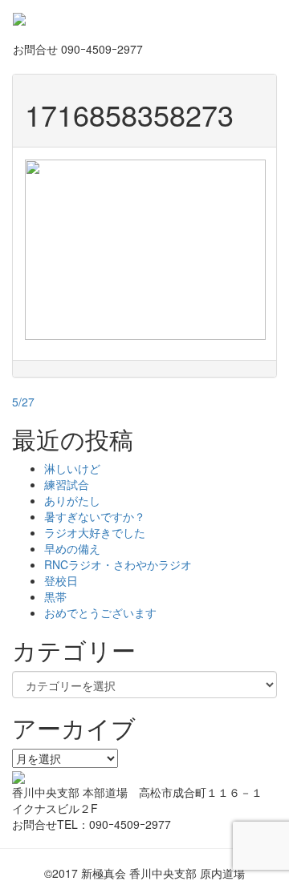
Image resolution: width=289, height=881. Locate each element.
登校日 (61, 580)
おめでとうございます (100, 612)
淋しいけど (72, 468)
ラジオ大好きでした (94, 532)
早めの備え (72, 548)
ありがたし (72, 500)
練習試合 (66, 484)
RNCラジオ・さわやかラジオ (118, 564)
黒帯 (55, 596)
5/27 (23, 402)
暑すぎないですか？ (94, 516)
